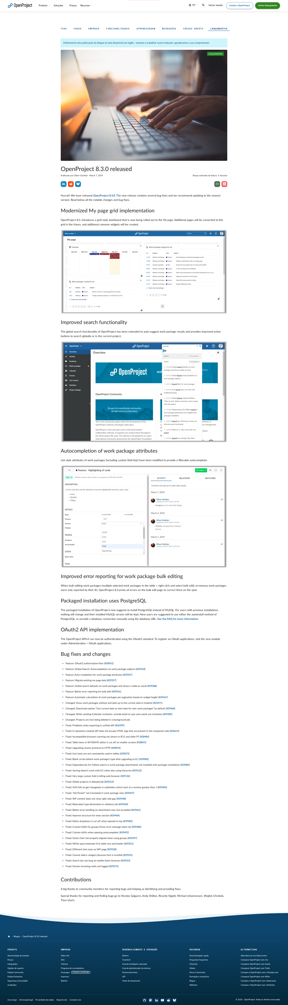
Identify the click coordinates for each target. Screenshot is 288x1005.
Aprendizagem (145, 28)
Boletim (64, 981)
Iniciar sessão (216, 5)
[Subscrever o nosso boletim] (217, 184)
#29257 (127, 675)
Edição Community (16, 972)
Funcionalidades (118, 28)
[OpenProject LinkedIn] (156, 1000)
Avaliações (12, 985)
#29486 (136, 827)
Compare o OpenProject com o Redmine (258, 985)
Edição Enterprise (15, 977)
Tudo (64, 28)
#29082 (144, 759)
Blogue (17, 936)
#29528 (112, 849)
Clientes (64, 964)
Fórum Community (197, 972)
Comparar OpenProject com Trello (255, 968)
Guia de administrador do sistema (136, 968)
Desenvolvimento (129, 972)
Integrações (13, 964)
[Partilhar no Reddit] (71, 184)
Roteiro (125, 956)
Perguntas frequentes (198, 960)
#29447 (129, 793)
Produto (43, 5)
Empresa (93, 28)
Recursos (85, 5)
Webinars (193, 985)
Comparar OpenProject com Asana (255, 964)
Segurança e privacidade (18, 981)
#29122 (137, 770)
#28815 (141, 742)
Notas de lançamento (131, 981)
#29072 (125, 753)
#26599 (120, 725)
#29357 (112, 680)
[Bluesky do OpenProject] (174, 1000)
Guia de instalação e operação (134, 964)
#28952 (109, 663)
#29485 (168, 714)
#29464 (115, 815)
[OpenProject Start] (20, 5)
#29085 (185, 765)
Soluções (59, 5)
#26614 (174, 731)
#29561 (116, 691)
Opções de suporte (16, 968)
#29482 (128, 821)
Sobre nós (65, 956)
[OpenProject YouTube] (162, 1000)
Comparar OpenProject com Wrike (255, 977)
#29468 (170, 708)
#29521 (129, 844)
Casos (77, 28)
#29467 (163, 697)
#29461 (136, 810)
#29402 (162, 787)
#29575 (114, 866)
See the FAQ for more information (177, 619)
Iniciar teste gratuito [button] (267, 5)
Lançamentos (218, 28)
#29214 (109, 782)
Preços (10, 960)
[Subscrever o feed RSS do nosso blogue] (224, 184)
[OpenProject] (9, 936)
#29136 (125, 776)
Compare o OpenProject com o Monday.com (259, 972)
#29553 (125, 860)
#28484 (144, 737)
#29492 (124, 832)
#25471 (158, 703)
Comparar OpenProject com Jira (254, 960)
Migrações (169, 28)
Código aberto (193, 28)
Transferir (126, 960)
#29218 (141, 669)
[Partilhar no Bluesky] (78, 184)
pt (194, 5)
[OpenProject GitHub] (144, 1000)
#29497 (132, 838)
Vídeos (192, 968)
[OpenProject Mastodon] (150, 1000)
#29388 (152, 686)
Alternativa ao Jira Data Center (254, 956)
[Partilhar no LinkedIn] (63, 184)
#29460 (123, 804)
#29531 (128, 855)
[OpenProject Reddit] (168, 1000)
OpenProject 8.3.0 (104, 195)
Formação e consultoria (199, 977)
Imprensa (65, 977)
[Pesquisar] (203, 5)
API (123, 977)
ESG (63, 960)
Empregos (65, 972)
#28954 (116, 748)
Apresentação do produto (18, 956)
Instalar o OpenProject (239, 5)
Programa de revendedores (72, 968)
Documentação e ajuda (198, 956)
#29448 (121, 799)
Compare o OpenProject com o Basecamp (258, 981)
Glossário (193, 964)
